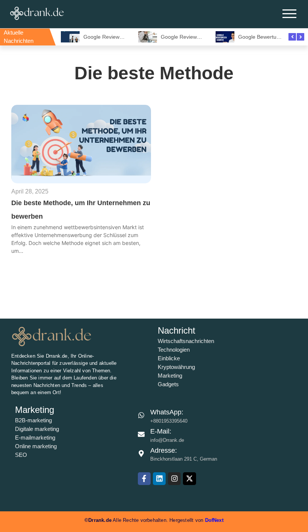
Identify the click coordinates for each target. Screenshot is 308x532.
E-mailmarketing (35, 437)
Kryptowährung (176, 367)
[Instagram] (174, 478)
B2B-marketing (33, 420)
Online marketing (36, 446)
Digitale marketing (37, 429)
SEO (21, 455)
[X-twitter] (189, 478)
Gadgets (168, 384)
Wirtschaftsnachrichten (186, 341)
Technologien (174, 349)
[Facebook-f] (144, 478)
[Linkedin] (159, 478)
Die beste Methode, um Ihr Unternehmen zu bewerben (80, 209)
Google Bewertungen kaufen (272, 37)
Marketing (170, 375)
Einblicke (169, 358)
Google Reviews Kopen (111, 37)
